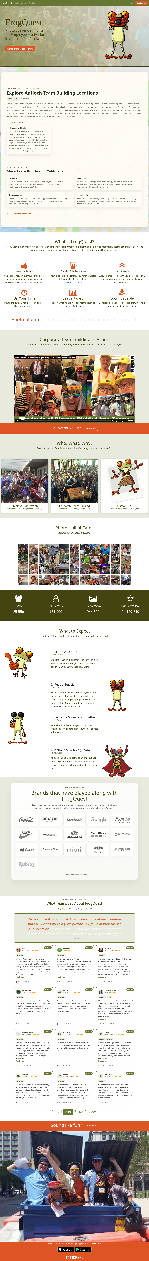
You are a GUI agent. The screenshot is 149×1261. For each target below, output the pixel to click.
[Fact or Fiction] (23, 579)
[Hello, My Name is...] (44, 579)
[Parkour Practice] (44, 558)
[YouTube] (68, 1258)
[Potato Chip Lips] (126, 579)
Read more (20, 977)
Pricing (32, 3)
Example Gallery (73, 282)
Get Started (90, 428)
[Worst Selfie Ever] (105, 548)
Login (132, 3)
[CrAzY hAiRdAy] (34, 548)
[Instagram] (78, 1258)
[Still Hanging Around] (105, 558)
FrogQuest (6, 3)
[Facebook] (71, 1258)
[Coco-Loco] (75, 558)
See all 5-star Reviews (74, 1111)
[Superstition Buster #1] (23, 569)
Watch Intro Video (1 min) (20, 48)
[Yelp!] (81, 1258)
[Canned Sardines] (54, 558)
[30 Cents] (34, 569)
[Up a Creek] (126, 558)
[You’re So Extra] (126, 569)
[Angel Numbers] (64, 569)
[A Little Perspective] (75, 579)
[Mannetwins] (44, 569)
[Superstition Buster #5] (54, 579)
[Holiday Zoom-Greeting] (95, 558)
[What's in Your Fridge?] (75, 569)
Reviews (24, 3)
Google (63, 982)
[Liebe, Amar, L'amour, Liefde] (95, 569)
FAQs (17, 3)
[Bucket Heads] (85, 558)
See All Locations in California (19, 213)
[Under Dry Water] (64, 558)
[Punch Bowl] (95, 579)
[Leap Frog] (85, 579)
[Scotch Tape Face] (64, 579)
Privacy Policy (64, 1244)
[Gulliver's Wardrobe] (44, 548)
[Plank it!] (54, 548)
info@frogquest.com (79, 1244)
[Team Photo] (75, 548)
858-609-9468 (95, 1244)
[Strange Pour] (23, 548)
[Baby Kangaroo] (116, 579)
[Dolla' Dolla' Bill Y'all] (23, 558)
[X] (74, 1258)
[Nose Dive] (85, 548)
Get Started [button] (141, 3)
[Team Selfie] (85, 569)
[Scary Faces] (105, 569)
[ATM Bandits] (95, 548)
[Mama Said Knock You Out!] (64, 548)
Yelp (22, 982)
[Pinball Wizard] (116, 558)
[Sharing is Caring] (105, 579)
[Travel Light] (34, 558)
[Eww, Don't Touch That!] (116, 548)
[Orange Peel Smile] (126, 548)
